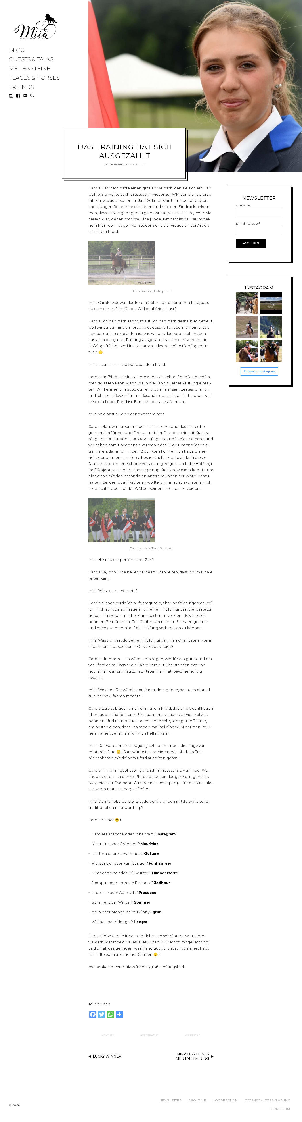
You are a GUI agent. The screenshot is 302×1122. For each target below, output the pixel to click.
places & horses (34, 77)
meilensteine (29, 68)
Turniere (193, 1035)
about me (197, 1100)
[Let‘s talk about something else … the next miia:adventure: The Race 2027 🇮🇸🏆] (271, 303)
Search (32, 95)
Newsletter (170, 1100)
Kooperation (225, 1100)
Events (108, 1035)
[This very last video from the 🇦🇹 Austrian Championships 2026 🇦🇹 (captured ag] (247, 327)
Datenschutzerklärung (267, 1100)
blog (17, 49)
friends (21, 87)
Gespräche (150, 1035)
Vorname (243, 205)
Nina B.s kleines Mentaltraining (192, 1056)
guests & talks (31, 59)
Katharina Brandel (116, 164)
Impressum (279, 1109)
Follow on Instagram (259, 371)
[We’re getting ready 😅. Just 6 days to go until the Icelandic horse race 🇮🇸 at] (247, 303)
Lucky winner (107, 1056)
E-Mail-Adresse (248, 224)
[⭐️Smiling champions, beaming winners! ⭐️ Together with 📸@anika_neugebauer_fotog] (247, 351)
